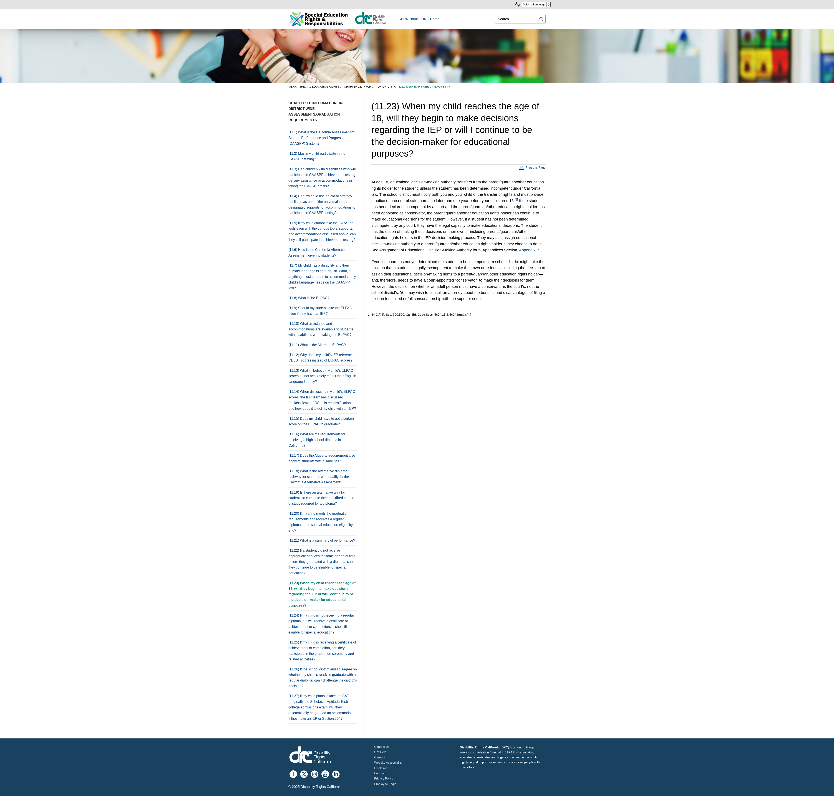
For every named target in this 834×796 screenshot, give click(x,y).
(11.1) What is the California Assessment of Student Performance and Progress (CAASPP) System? (321, 137)
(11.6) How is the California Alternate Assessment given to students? (316, 252)
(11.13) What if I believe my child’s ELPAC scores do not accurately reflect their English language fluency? (322, 376)
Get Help (380, 752)
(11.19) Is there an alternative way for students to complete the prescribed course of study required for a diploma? (321, 498)
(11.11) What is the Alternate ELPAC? (317, 345)
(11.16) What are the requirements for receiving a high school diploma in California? (316, 439)
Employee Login (385, 784)
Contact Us (381, 746)
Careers (379, 757)
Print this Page (536, 167)
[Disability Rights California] (310, 755)
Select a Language (534, 4)
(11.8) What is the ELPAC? (308, 298)
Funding (380, 773)
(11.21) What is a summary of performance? (322, 540)
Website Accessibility (388, 762)
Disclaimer (381, 768)
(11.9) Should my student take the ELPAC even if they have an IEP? (320, 310)
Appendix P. (529, 250)
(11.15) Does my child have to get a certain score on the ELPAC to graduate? (321, 421)
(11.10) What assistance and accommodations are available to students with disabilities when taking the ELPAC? (320, 329)
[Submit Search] (541, 19)
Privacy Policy (383, 778)
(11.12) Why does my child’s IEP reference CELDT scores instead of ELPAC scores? (321, 357)
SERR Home (409, 19)
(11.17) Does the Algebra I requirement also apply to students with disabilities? (321, 458)
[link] (370, 24)
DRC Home (430, 19)
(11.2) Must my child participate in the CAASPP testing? (316, 156)
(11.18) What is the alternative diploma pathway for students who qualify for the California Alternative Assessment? (318, 476)
